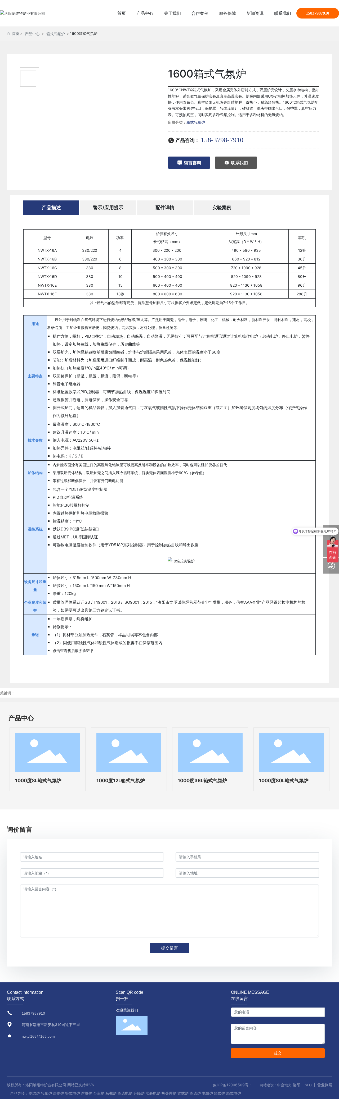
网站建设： (268, 1085)
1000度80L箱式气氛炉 (284, 780)
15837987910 (317, 13)
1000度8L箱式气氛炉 (38, 780)
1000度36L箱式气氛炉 (202, 780)
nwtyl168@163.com (38, 1036)
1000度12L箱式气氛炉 (120, 780)
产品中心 (32, 33)
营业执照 (324, 1085)
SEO (308, 1085)
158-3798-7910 (222, 140)
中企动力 (284, 1085)
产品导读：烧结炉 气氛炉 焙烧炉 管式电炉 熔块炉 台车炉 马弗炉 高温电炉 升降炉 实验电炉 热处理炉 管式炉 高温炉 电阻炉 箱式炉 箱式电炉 (125, 1093)
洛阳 (296, 1085)
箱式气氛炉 (55, 33)
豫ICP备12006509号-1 (232, 1085)
